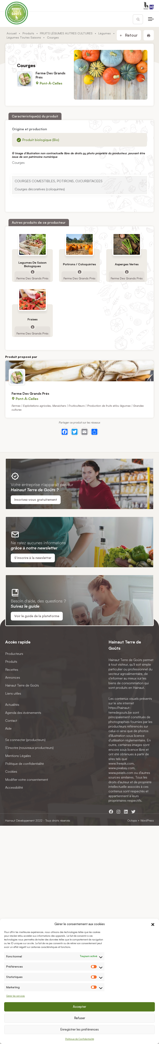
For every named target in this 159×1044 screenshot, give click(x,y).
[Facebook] (64, 432)
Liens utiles (13, 693)
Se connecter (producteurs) (25, 740)
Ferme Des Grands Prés (50, 75)
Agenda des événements (23, 712)
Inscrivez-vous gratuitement (35, 500)
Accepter (79, 1007)
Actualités (12, 704)
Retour (131, 35)
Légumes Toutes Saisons (24, 37)
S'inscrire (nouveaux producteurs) (29, 748)
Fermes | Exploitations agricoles (31, 405)
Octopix (132, 820)
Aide (8, 728)
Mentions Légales (18, 755)
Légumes (104, 33)
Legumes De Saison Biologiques (32, 264)
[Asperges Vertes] (126, 244)
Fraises (32, 319)
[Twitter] (74, 432)
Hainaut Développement (20, 820)
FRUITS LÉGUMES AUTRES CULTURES (66, 33)
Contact (11, 720)
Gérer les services (15, 995)
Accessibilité (14, 787)
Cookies (11, 771)
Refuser (79, 1018)
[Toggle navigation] (151, 19)
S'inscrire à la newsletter (32, 558)
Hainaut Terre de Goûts (22, 685)
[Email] (84, 432)
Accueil (12, 33)
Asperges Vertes (126, 264)
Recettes (11, 669)
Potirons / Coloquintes (79, 264)
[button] (153, 924)
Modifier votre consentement (26, 779)
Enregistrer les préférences (79, 1029)
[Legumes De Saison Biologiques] (32, 244)
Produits (28, 33)
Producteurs (14, 654)
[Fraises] (32, 299)
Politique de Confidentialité (79, 1038)
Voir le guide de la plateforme (36, 616)
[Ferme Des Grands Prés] (79, 371)
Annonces (12, 677)
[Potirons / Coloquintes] (79, 244)
